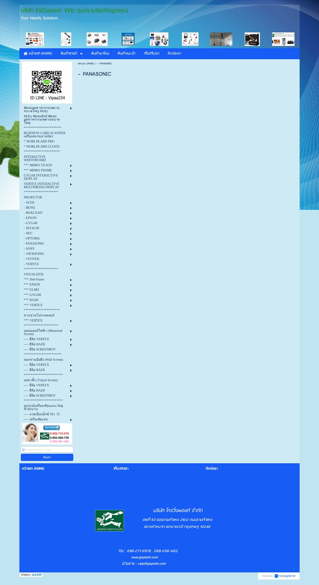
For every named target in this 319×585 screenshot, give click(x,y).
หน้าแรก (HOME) (86, 64)
